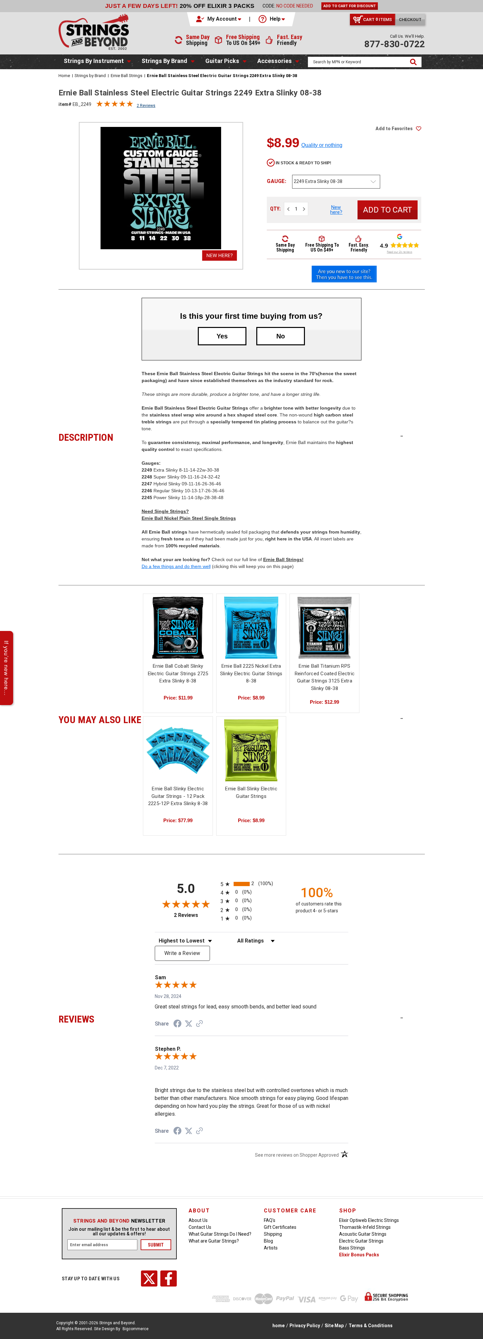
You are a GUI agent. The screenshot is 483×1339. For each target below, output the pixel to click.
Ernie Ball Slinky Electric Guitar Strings (251, 792)
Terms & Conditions (371, 1325)
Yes (222, 336)
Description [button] (100, 436)
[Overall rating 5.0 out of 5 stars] (114, 105)
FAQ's (269, 1220)
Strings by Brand (164, 60)
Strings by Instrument (94, 60)
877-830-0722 (394, 44)
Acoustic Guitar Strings (362, 1234)
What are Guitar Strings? (214, 1241)
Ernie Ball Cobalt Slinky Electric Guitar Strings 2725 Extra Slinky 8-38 (178, 673)
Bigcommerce (136, 1329)
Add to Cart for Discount (349, 6)
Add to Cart (178, 633)
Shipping (273, 1234)
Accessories (274, 60)
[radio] (251, 884)
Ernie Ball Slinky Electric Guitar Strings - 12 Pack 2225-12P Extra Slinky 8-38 (178, 796)
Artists (271, 1247)
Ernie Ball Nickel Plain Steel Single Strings (189, 518)
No (280, 336)
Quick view (178, 621)
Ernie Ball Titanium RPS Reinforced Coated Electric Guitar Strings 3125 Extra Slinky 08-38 (325, 677)
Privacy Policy (304, 1325)
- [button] (401, 436)
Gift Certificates (280, 1227)
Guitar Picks (222, 60)
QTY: (275, 209)
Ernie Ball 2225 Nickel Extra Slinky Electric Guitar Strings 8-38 (251, 673)
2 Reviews (146, 105)
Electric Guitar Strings (361, 1241)
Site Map (334, 1325)
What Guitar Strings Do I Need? (220, 1234)
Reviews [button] (100, 1018)
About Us (198, 1220)
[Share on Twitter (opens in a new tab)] (189, 1023)
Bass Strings (352, 1247)
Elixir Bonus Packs (359, 1254)
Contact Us (200, 1227)
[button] (219, 19)
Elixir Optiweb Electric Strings (369, 1220)
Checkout (410, 19)
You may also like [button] (100, 718)
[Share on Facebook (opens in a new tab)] (177, 1024)
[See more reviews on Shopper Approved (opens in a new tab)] (199, 1024)
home (278, 1325)
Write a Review (182, 953)
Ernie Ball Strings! (283, 559)
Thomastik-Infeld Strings (365, 1227)
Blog (268, 1241)
